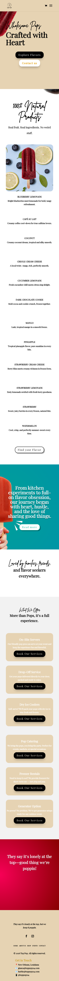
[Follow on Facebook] (26, 936)
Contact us (29, 63)
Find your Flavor (29, 449)
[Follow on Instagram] (32, 936)
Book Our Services (30, 653)
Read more (29, 527)
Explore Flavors (29, 55)
